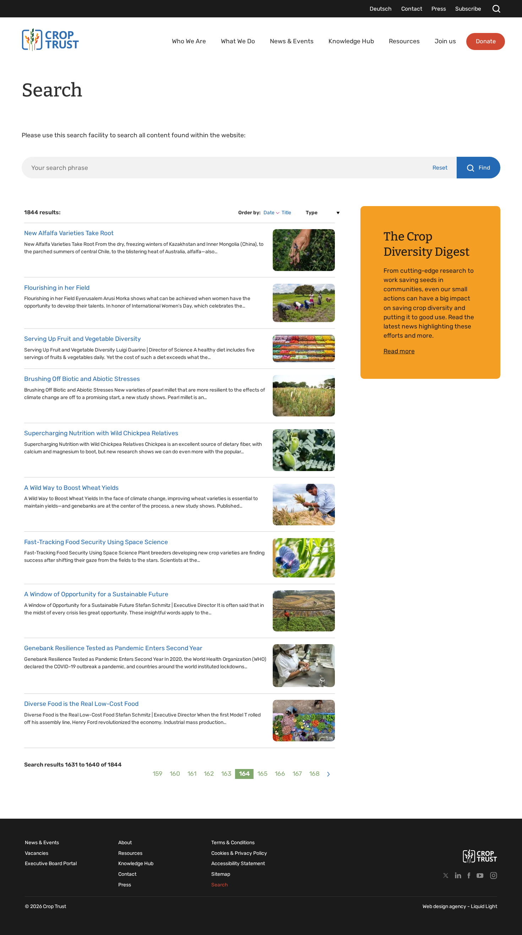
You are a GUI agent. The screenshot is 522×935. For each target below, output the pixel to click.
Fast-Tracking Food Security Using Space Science (96, 542)
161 (191, 773)
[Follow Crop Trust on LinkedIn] (458, 875)
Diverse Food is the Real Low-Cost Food (81, 703)
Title (286, 213)
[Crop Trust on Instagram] (493, 875)
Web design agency (445, 906)
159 (157, 773)
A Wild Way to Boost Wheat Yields (71, 487)
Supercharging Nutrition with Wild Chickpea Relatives (101, 433)
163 (226, 773)
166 (280, 773)
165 (262, 773)
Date (268, 213)
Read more (399, 351)
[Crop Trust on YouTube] (480, 875)
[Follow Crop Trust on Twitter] (445, 875)
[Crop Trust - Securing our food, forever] (50, 40)
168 (314, 773)
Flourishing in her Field (56, 287)
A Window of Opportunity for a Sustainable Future (96, 594)
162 (209, 773)
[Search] (496, 9)
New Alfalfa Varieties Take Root (69, 233)
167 (297, 773)
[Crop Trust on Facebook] (469, 875)
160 (175, 773)
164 (244, 773)
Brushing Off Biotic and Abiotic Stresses (82, 378)
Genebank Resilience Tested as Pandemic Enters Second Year (113, 648)
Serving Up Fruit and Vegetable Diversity (82, 338)
